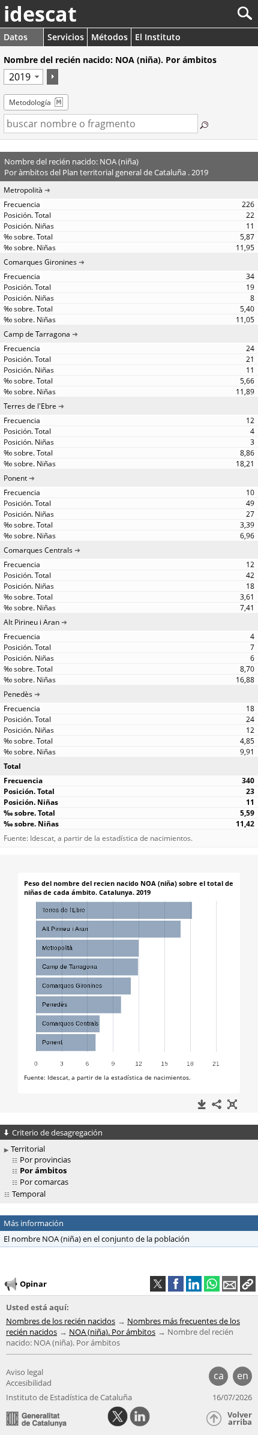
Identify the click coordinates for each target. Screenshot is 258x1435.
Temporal (29, 1193)
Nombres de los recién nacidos (60, 1321)
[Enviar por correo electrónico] (230, 1284)
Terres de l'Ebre (30, 406)
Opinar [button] (33, 1283)
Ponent (15, 478)
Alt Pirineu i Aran (31, 622)
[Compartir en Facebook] (176, 1284)
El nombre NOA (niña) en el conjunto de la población (97, 1238)
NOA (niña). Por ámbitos (112, 1331)
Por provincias (45, 1159)
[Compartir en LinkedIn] (194, 1284)
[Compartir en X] (158, 1284)
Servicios (65, 37)
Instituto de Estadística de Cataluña (69, 1397)
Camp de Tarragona (37, 334)
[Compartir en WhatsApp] (212, 1284)
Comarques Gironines (40, 262)
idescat (40, 14)
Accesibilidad (29, 1382)
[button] (248, 1284)
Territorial (28, 1148)
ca (219, 1375)
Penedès (18, 694)
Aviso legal (24, 1372)
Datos (16, 37)
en (242, 1375)
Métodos (109, 37)
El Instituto (158, 37)
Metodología (30, 102)
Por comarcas (44, 1181)
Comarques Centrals (38, 550)
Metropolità (23, 190)
